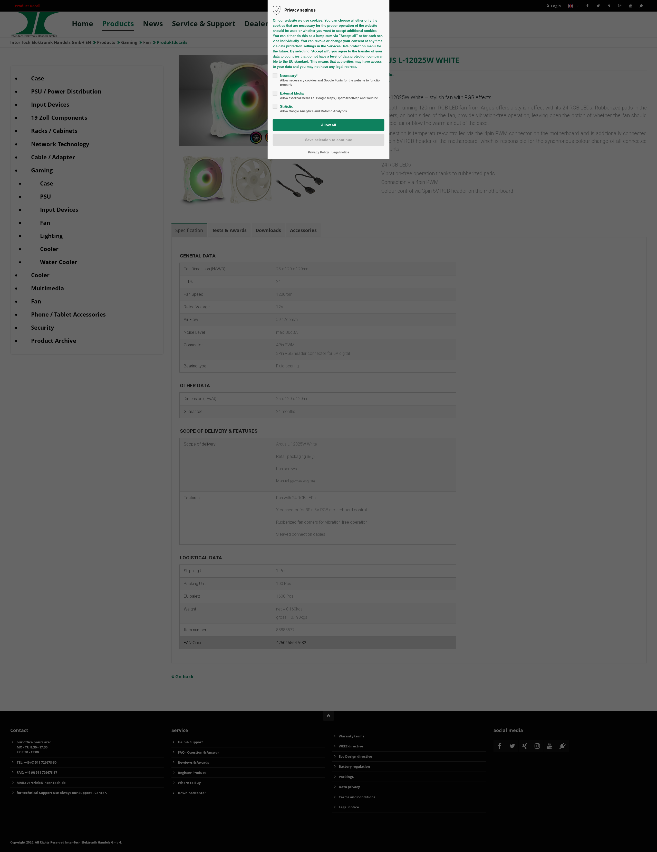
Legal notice (340, 152)
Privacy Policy (318, 152)
